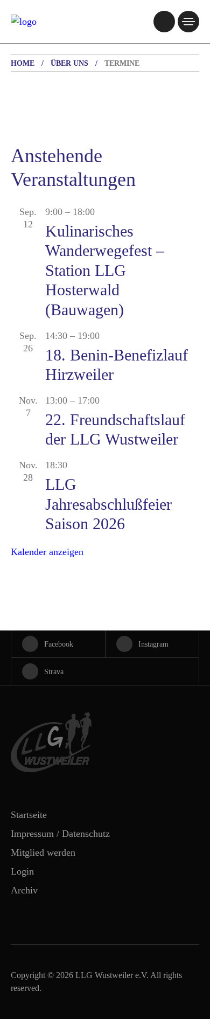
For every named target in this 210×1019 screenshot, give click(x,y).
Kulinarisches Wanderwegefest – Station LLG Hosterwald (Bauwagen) (104, 270)
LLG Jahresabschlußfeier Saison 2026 (108, 503)
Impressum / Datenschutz (60, 833)
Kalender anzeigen (47, 551)
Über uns (69, 63)
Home (22, 63)
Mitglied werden (43, 852)
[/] (164, 21)
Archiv (24, 890)
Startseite (29, 814)
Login (22, 871)
